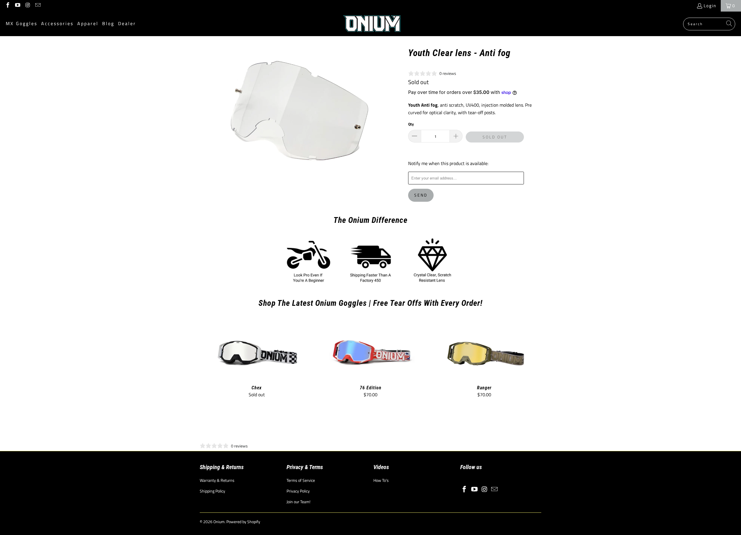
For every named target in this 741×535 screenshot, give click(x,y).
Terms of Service (301, 480)
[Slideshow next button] (527, 429)
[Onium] (372, 23)
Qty (411, 124)
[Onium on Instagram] (27, 5)
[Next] (533, 359)
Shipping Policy (212, 491)
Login (710, 5)
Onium (219, 522)
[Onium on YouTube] (17, 5)
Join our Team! (298, 502)
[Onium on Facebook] (7, 5)
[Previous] (208, 359)
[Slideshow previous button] (213, 429)
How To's (381, 480)
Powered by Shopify (243, 522)
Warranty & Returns (217, 480)
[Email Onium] (37, 5)
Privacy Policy (298, 491)
